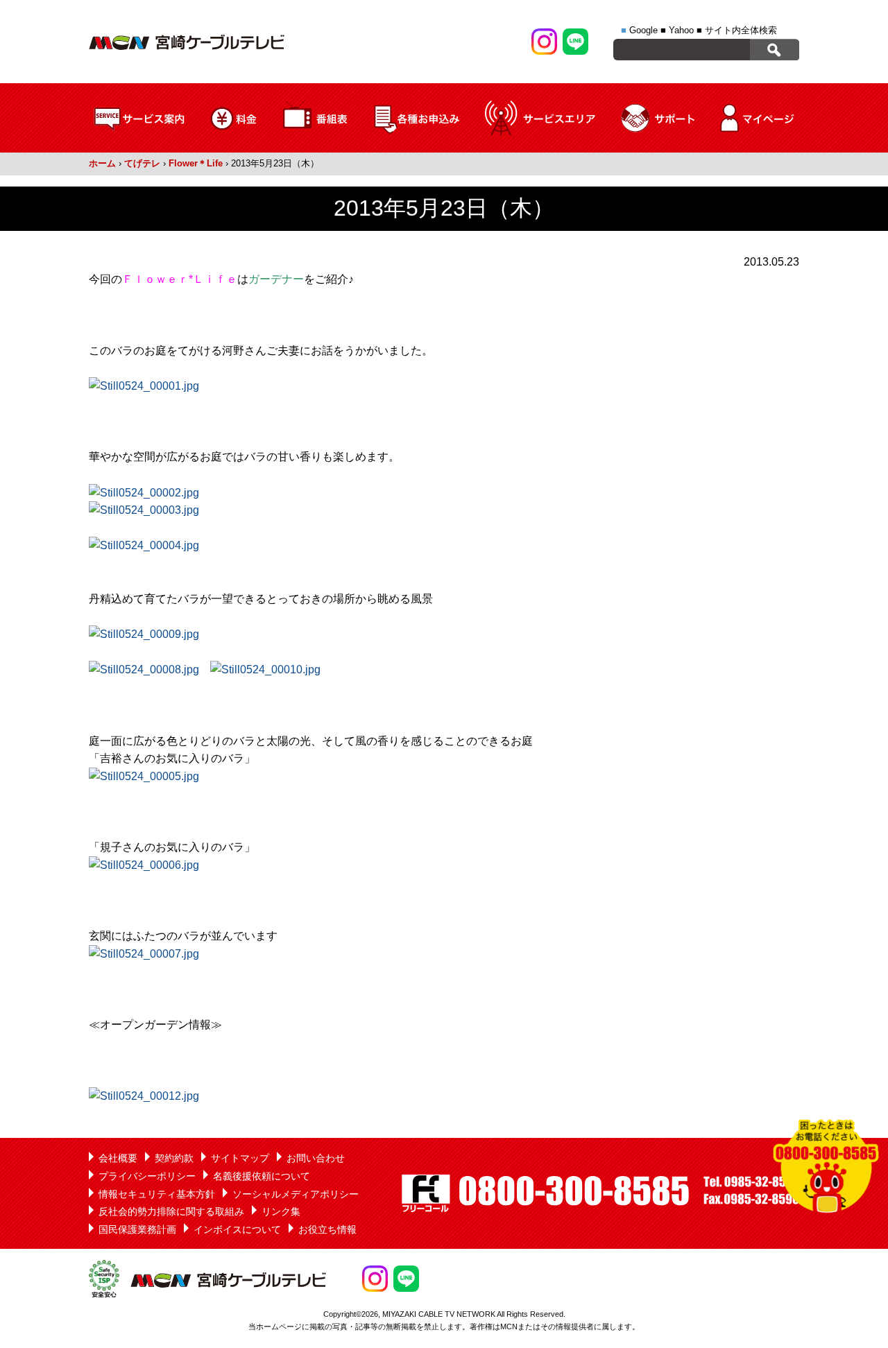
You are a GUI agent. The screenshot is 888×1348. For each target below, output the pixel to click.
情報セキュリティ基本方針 (157, 1194)
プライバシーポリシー (147, 1176)
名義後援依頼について (261, 1176)
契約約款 (174, 1158)
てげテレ (142, 163)
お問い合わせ (316, 1158)
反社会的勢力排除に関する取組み (171, 1211)
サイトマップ (240, 1158)
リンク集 (281, 1211)
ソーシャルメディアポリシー (295, 1194)
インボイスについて (237, 1229)
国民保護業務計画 (137, 1229)
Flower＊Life (196, 163)
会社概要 (118, 1158)
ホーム (102, 163)
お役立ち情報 (327, 1229)
